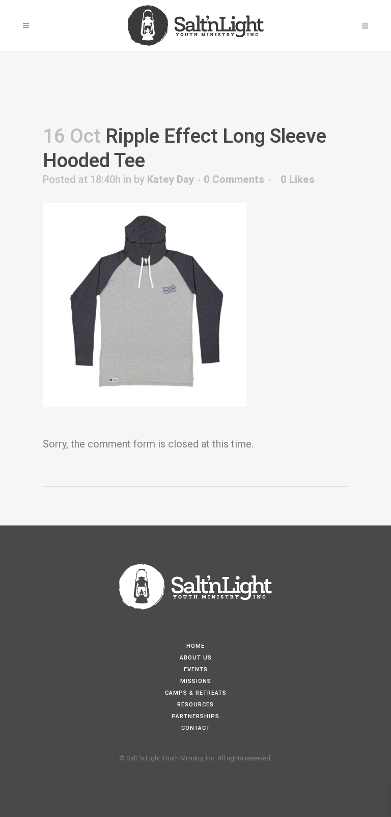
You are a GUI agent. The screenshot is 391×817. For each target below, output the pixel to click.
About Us (196, 657)
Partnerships (195, 716)
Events (196, 669)
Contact (195, 728)
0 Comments (234, 179)
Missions (195, 681)
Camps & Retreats (196, 693)
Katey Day (170, 179)
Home (195, 646)
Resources (195, 704)
